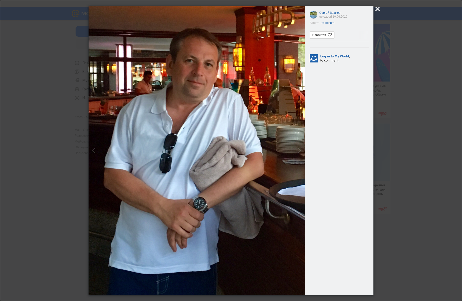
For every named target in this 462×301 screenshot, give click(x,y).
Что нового (327, 23)
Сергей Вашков (329, 12)
